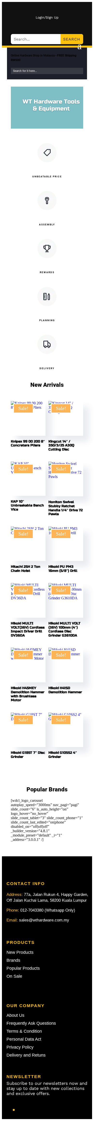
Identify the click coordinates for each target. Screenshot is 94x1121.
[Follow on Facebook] (14, 1110)
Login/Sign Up (47, 17)
